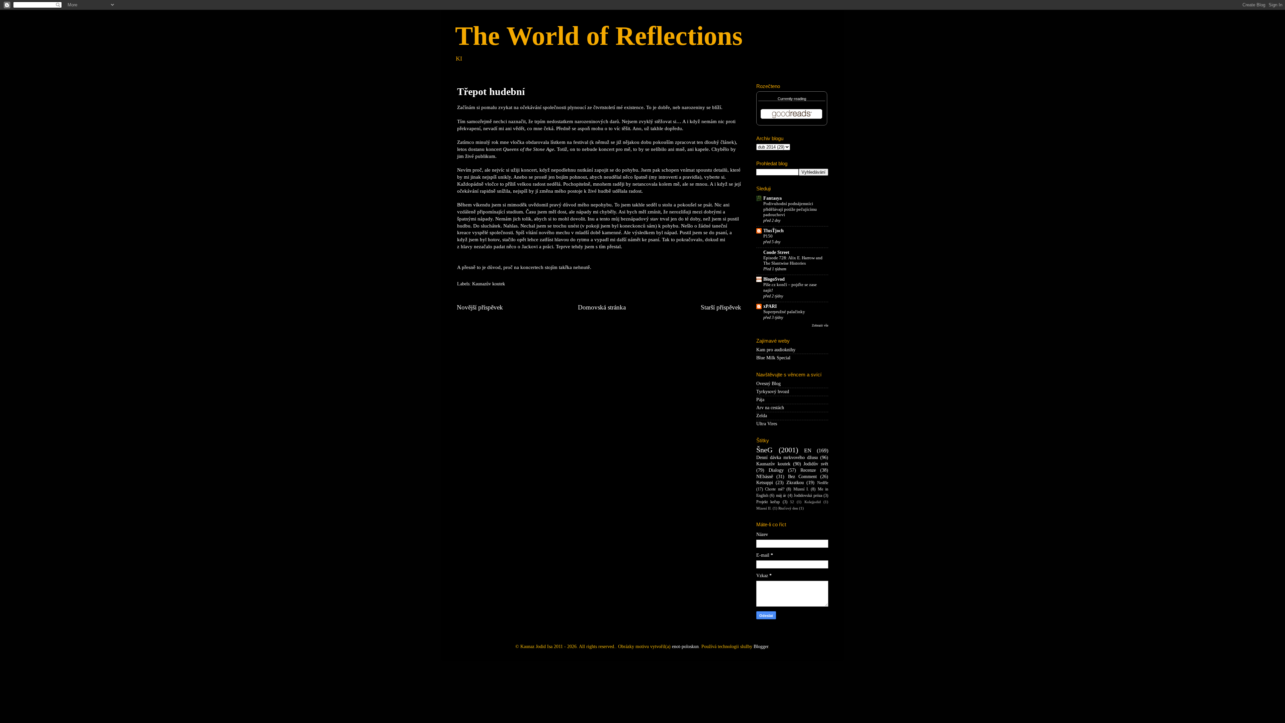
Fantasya (772, 198)
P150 (768, 236)
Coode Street (776, 252)
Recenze (808, 470)
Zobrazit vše (820, 325)
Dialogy (776, 470)
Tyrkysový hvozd (772, 391)
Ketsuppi (764, 482)
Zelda (761, 415)
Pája (760, 399)
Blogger (761, 646)
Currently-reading (792, 99)
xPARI (770, 306)
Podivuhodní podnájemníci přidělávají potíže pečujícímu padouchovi (790, 209)
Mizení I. (801, 489)
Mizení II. (764, 508)
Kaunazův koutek (488, 283)
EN (807, 451)
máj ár (781, 495)
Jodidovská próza (808, 495)
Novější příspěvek (480, 307)
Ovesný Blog (768, 383)
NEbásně (764, 476)
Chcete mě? (774, 489)
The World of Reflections (599, 36)
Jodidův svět (815, 463)
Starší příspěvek (721, 307)
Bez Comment (802, 476)
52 (792, 502)
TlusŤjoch (773, 230)
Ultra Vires (766, 423)
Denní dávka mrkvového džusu (787, 457)
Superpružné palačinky (784, 311)
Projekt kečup (768, 502)
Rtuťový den (788, 508)
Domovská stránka (602, 307)
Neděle (822, 482)
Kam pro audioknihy (775, 349)
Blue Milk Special (773, 357)
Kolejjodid (812, 502)
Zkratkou (795, 482)
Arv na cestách (770, 407)
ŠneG (764, 450)
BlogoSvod (774, 279)
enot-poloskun (685, 646)
